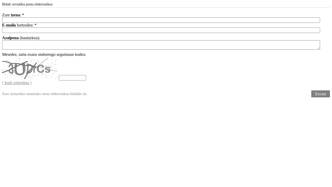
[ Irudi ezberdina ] (16, 83)
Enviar (320, 94)
